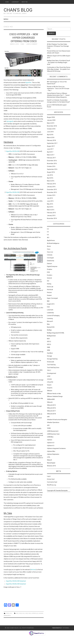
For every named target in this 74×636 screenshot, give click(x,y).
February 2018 (51, 140)
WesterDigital (51, 463)
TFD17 (49, 370)
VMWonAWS (51, 399)
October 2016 (51, 166)
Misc (48, 324)
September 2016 (52, 169)
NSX (48, 338)
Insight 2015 (50, 304)
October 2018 (51, 129)
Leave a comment (31, 44)
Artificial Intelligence (53, 243)
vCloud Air (50, 382)
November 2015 (52, 192)
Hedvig (49, 284)
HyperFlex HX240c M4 (12, 192)
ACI (48, 237)
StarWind (50, 353)
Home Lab (50, 286)
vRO (48, 425)
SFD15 (49, 344)
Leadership (15, 2)
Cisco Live (50, 252)
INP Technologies (52, 82)
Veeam (49, 385)
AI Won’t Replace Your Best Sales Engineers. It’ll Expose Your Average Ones (58, 46)
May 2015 (50, 204)
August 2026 (51, 117)
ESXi (48, 272)
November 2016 (52, 163)
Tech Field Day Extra (53, 367)
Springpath (10, 121)
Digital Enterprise (52, 266)
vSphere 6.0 (50, 442)
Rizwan (49, 86)
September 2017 (52, 143)
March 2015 (50, 209)
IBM (48, 301)
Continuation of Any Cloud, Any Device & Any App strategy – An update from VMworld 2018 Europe (58, 69)
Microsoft (50, 321)
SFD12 (49, 341)
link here (33, 569)
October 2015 (51, 195)
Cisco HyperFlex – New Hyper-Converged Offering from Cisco (23, 38)
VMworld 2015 (51, 405)
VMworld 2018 (51, 414)
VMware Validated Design (55, 396)
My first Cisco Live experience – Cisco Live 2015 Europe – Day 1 (58, 88)
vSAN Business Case (53, 434)
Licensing (50, 318)
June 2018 (50, 131)
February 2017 (51, 157)
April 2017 (50, 152)
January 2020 (51, 120)
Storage (49, 356)
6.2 (48, 229)
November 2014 (52, 218)
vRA (48, 416)
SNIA (48, 347)
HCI (11, 613)
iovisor (41, 613)
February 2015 (51, 212)
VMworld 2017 (51, 411)
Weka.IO (49, 460)
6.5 (48, 232)
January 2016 (51, 186)
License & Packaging (53, 315)
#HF (17, 613)
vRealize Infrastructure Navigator (57, 419)
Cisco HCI (22, 613)
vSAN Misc (50, 437)
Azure (49, 246)
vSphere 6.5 (50, 445)
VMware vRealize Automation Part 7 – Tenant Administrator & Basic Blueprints (58, 95)
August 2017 (51, 146)
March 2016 (50, 181)
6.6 (48, 234)
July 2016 (50, 175)
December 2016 (52, 160)
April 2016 (50, 178)
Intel (48, 307)
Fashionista (56, 628)
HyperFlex (28, 82)
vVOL (48, 457)
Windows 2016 (51, 466)
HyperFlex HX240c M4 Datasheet (16, 584)
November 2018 (52, 126)
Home (7, 2)
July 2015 (50, 198)
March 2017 (50, 155)
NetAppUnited (51, 336)
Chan (22, 44)
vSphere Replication (53, 454)
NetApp (49, 330)
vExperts (49, 388)
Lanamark (50, 310)
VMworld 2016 (51, 408)
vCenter (49, 379)
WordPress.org (51, 485)
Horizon (49, 292)
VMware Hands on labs (54, 393)
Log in (49, 476)
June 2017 (50, 149)
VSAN (49, 428)
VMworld (49, 402)
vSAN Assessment (52, 431)
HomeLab (50, 289)
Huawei (49, 295)
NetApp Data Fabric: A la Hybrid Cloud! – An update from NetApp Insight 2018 (58, 62)
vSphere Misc (51, 451)
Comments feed (52, 482)
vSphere (49, 440)
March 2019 (50, 123)
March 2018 (50, 137)
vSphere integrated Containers (56, 448)
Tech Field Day (51, 364)
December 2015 (52, 189)
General (49, 278)
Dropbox (49, 269)
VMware (49, 390)
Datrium (49, 263)
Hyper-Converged (52, 298)
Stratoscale (50, 362)
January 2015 (51, 215)
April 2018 (50, 134)
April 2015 (50, 207)
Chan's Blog (18, 10)
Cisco (7, 613)
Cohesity (49, 255)
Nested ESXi (50, 327)
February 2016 (51, 183)
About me (25, 2)
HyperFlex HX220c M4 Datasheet (16, 581)
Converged (50, 258)
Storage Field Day (52, 359)
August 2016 (51, 172)
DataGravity (50, 260)
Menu (6, 19)
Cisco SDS (28, 613)
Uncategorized (51, 373)
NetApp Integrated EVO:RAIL (55, 333)
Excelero (49, 275)
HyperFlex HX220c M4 (12, 151)
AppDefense (51, 240)
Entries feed (50, 479)
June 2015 (50, 201)
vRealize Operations (53, 422)
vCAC (48, 376)
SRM (48, 350)
